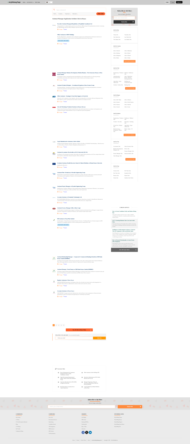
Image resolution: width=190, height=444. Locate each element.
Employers (179, 2)
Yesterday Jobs (127, 34)
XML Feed (84, 419)
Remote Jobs (116, 175)
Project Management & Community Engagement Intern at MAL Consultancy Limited (67, 373)
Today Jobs (115, 34)
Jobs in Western (127, 99)
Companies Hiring (19, 431)
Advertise (83, 428)
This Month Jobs (116, 39)
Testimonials (84, 424)
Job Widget (84, 417)
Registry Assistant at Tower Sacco (65, 280)
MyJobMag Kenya (118, 419)
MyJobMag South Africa (119, 424)
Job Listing (18, 417)
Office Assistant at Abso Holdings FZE (91, 372)
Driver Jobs (126, 148)
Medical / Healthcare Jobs (128, 73)
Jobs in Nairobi (116, 50)
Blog (17, 424)
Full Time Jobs (127, 170)
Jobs (24, 2)
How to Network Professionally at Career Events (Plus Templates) (123, 241)
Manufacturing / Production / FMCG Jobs (117, 130)
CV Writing (18, 426)
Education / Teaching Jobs (128, 122)
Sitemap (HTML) (85, 422)
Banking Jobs (127, 84)
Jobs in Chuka (127, 57)
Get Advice (30, 2)
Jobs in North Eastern (129, 102)
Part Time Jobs (116, 173)
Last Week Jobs (127, 37)
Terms (89, 440)
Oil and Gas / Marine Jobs (117, 126)
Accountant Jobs (116, 146)
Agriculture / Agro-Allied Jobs (117, 82)
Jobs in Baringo (116, 53)
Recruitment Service (53, 419)
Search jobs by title (130, 159)
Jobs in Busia (116, 57)
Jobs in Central (116, 106)
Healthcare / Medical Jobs (128, 119)
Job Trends (18, 428)
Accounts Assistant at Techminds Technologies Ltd (69, 197)
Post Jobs (37, 2)
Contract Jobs (116, 170)
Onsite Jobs (115, 177)
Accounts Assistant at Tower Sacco (65, 291)
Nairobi (65, 29)
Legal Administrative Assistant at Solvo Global (68, 141)
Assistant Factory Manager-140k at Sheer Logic (69, 208)
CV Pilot (17, 419)
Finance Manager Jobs (129, 151)
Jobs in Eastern (116, 102)
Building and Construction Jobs (128, 82)
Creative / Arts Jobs (117, 121)
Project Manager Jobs (117, 153)
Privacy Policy (83, 440)
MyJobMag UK (117, 426)
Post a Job (51, 417)
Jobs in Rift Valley (117, 99)
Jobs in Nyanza (116, 104)
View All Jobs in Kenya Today (79, 329)
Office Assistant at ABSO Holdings (65, 34)
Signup (172, 2)
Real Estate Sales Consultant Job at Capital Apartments (67, 387)
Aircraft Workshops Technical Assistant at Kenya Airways (71, 106)
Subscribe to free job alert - (67, 335)
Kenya (49, 2)
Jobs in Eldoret (127, 55)
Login (167, 2)
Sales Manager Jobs (117, 155)
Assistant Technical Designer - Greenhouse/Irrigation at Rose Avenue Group (75, 85)
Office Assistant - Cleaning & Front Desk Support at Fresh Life (72, 96)
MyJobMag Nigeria (118, 422)
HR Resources (51, 428)
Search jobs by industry (129, 135)
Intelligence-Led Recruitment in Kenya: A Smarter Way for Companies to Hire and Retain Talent (123, 230)
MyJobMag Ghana (118, 417)
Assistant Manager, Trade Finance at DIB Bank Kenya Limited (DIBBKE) (75, 269)
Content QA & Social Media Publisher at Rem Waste (91, 387)
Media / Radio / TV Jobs (128, 129)
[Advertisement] (79, 58)
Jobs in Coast (127, 106)
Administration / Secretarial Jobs (116, 77)
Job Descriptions (52, 433)
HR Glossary (51, 431)
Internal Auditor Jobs (128, 153)
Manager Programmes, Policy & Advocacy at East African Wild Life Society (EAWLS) (91, 383)
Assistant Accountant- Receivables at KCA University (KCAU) (72, 152)
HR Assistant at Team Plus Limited (65, 218)
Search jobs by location (129, 61)
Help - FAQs (84, 426)
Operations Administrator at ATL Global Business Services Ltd (92, 378)
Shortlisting (51, 422)
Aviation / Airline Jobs (118, 84)
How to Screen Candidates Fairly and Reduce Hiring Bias (124, 212)
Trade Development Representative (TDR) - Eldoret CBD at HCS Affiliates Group (68, 378)
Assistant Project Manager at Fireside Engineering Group (71, 186)
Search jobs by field (130, 88)
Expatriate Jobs (127, 173)
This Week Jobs (116, 37)
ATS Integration (52, 426)
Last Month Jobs (127, 39)
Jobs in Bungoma (117, 55)
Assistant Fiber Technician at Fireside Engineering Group (71, 172)
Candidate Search (52, 424)
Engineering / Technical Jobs (118, 73)
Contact (77, 440)
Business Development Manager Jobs (118, 149)
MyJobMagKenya (114, 440)
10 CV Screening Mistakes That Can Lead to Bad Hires (123, 221)
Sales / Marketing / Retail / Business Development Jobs (128, 77)
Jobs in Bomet (127, 53)
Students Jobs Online (128, 177)
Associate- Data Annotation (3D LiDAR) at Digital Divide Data (68, 382)
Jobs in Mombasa (128, 50)
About (73, 440)
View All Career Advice (124, 249)
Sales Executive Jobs (128, 146)
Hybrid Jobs (127, 175)
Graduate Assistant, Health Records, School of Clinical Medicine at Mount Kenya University (79, 163)
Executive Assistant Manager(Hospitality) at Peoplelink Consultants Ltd (74, 23)
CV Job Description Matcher (21, 422)
